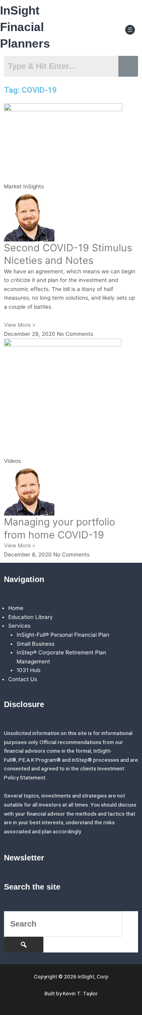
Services (19, 626)
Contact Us (22, 679)
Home (15, 608)
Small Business (35, 644)
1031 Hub (28, 670)
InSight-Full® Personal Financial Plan (63, 635)
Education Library (30, 617)
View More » (19, 325)
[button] (130, 30)
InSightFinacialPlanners (25, 27)
